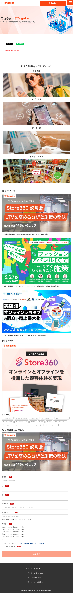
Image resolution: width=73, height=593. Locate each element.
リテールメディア (52, 425)
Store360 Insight (22, 418)
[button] (70, 2)
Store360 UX (8, 418)
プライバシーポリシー (33, 577)
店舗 (42, 421)
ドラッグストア (48, 418)
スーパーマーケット (62, 418)
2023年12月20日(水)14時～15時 (13, 527)
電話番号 (5, 504)
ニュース (29, 569)
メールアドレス (7, 512)
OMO (33, 421)
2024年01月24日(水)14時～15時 (13, 534)
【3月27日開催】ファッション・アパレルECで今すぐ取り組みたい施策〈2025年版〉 (31, 286)
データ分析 (39, 425)
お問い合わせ (38, 573)
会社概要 (37, 569)
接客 (49, 421)
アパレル (7, 425)
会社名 (4, 477)
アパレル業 (35, 418)
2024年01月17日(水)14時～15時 (13, 532)
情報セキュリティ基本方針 (35, 582)
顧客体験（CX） (60, 421)
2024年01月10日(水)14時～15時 (13, 529)
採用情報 (29, 573)
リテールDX (18, 425)
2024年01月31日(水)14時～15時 (13, 536)
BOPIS (29, 425)
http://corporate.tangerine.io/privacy (31, 543)
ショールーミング (22, 421)
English (54, 3)
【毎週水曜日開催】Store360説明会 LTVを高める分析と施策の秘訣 (25, 234)
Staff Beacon (8, 421)
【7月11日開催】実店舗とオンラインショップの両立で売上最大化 (25, 335)
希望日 (4, 524)
